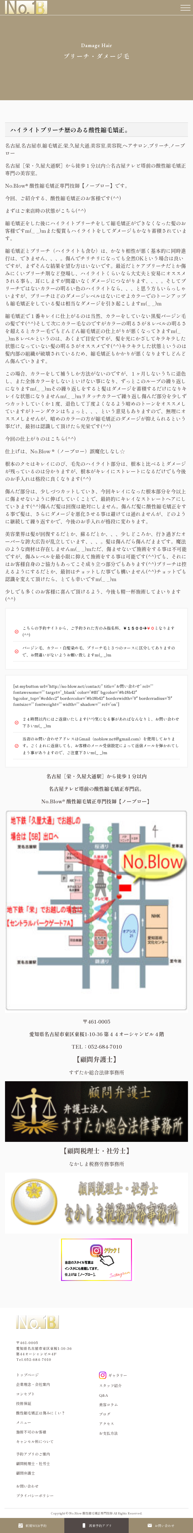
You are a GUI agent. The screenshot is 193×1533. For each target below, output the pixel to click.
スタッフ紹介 (110, 1385)
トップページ (27, 1374)
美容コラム (108, 1404)
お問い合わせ (164, 1525)
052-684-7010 (37, 1359)
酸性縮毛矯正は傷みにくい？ (40, 1412)
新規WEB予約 (36, 1525)
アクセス (106, 1423)
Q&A (103, 1395)
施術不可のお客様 (31, 1432)
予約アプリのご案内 (33, 1454)
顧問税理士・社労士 (33, 1463)
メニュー (23, 1422)
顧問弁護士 (25, 1473)
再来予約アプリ (100, 1525)
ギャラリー (117, 1375)
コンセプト (25, 1393)
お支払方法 (108, 1433)
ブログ (104, 1414)
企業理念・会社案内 (33, 1384)
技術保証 (23, 1403)
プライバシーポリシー (35, 1495)
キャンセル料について (35, 1441)
